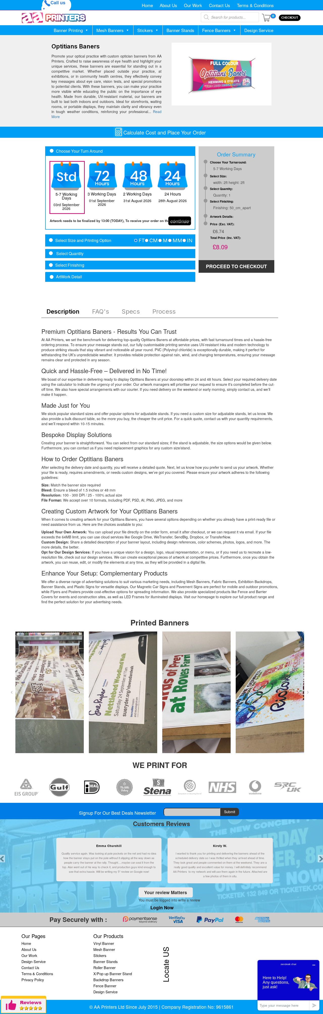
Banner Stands (180, 30)
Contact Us (219, 5)
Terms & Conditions (255, 5)
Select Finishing (69, 265)
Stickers (145, 30)
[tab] (120, 240)
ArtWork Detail (69, 277)
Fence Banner (104, 985)
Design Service (258, 30)
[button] (11, 692)
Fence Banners (216, 30)
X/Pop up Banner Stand (112, 973)
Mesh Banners (110, 30)
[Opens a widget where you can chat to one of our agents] (288, 985)
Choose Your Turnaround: (228, 162)
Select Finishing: (222, 201)
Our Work (193, 5)
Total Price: (225, 238)
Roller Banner (104, 967)
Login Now (162, 907)
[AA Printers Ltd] (53, 17)
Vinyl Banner (103, 943)
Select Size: (218, 176)
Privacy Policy (32, 979)
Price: (222, 224)
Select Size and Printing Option (83, 240)
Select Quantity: (221, 189)
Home (147, 5)
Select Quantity (69, 253)
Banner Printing (68, 30)
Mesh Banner (104, 949)
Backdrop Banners (108, 979)
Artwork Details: (221, 216)
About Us (168, 5)
